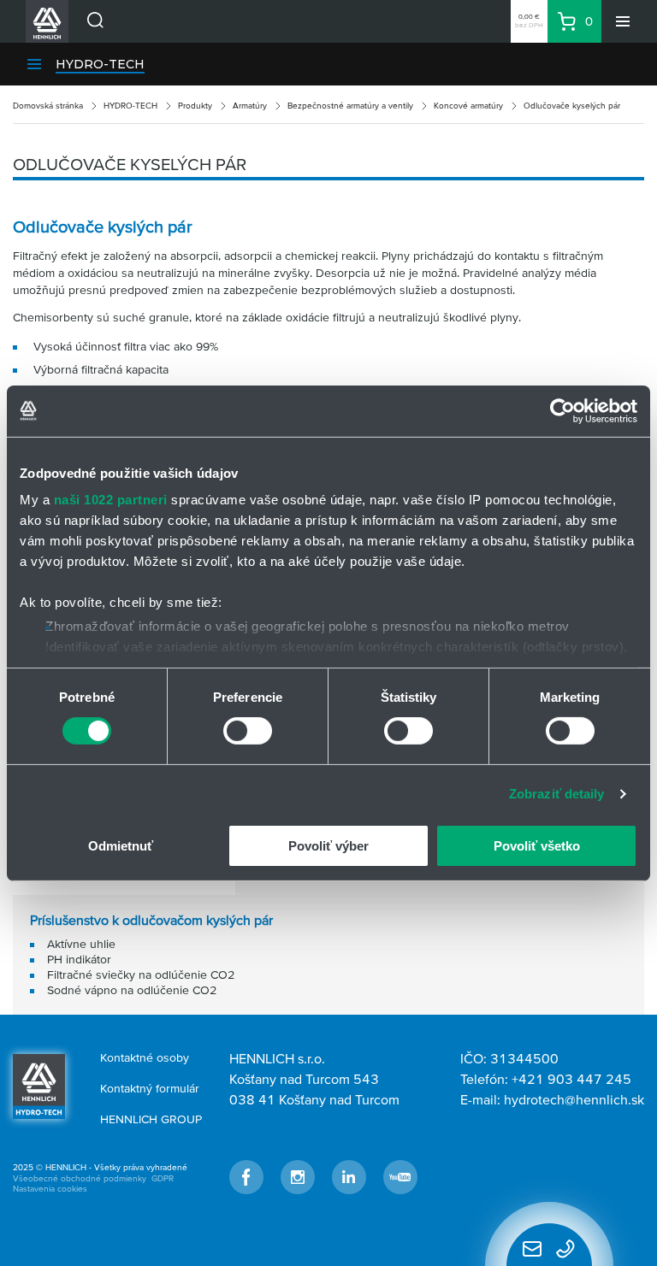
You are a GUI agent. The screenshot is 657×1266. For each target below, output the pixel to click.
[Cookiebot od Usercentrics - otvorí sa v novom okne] (562, 410)
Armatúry (250, 105)
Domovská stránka (48, 105)
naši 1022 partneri (111, 499)
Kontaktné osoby (144, 1057)
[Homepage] (39, 1085)
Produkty (195, 105)
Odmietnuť (120, 846)
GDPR (162, 1178)
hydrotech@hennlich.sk (574, 1099)
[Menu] (622, 21)
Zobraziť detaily (557, 793)
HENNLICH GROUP (151, 1119)
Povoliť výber (328, 846)
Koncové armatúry (468, 105)
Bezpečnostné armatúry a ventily (350, 105)
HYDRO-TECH (100, 64)
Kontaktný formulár (149, 1088)
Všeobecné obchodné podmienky (79, 1178)
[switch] (247, 731)
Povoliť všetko (537, 846)
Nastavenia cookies (50, 1188)
